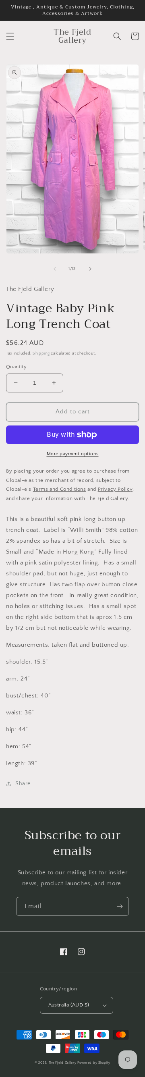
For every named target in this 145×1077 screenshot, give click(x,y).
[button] (10, 36)
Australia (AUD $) (68, 1005)
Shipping (41, 353)
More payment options (73, 454)
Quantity (16, 366)
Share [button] (23, 783)
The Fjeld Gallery (63, 1063)
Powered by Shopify (93, 1063)
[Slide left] (55, 269)
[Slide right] (90, 269)
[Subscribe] (119, 906)
